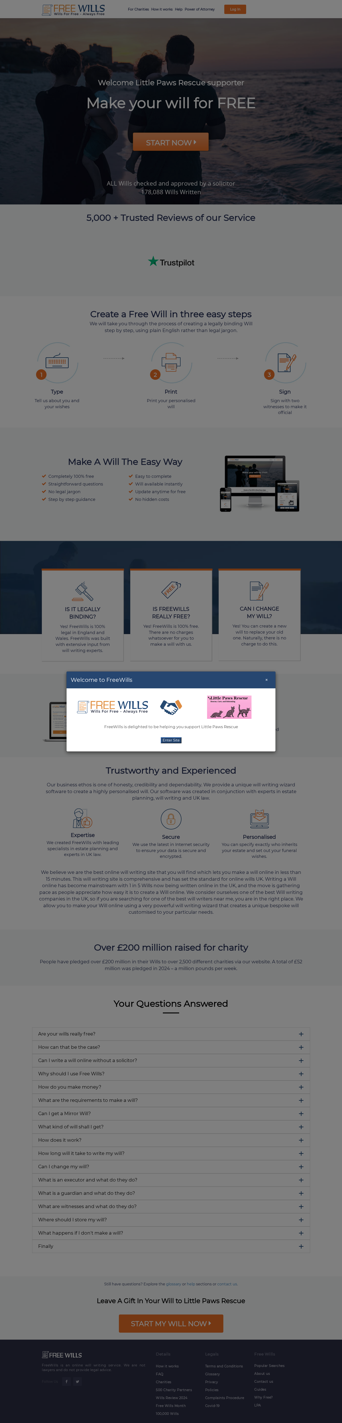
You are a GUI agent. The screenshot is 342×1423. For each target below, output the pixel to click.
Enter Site (171, 740)
